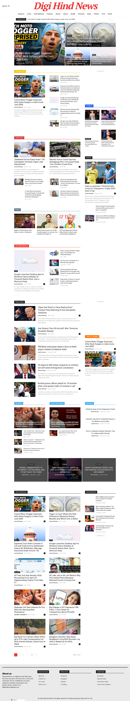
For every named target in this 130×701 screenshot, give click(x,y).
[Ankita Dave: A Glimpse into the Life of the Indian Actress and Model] (18, 451)
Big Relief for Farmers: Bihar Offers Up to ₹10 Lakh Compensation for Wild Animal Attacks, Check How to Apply (29, 640)
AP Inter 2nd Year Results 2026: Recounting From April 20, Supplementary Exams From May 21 (28, 579)
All (23, 66)
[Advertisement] (100, 84)
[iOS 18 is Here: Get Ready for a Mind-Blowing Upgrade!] (54, 263)
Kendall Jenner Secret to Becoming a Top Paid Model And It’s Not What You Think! (91, 124)
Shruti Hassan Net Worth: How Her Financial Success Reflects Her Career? (92, 143)
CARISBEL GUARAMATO (22, 426)
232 (32, 655)
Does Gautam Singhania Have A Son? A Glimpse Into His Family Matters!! (105, 518)
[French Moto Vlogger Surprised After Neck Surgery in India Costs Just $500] (39, 44)
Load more (100, 535)
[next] (113, 19)
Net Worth (63, 67)
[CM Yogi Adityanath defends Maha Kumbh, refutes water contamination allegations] (70, 221)
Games (37, 67)
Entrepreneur (76, 66)
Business (35, 66)
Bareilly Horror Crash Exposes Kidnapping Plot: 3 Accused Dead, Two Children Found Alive (64, 161)
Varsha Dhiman (89, 193)
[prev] (110, 19)
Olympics (77, 67)
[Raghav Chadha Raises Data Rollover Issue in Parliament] (24, 221)
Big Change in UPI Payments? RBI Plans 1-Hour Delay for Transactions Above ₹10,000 (64, 609)
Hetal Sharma (42, 352)
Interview (51, 67)
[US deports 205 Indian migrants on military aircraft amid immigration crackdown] (24, 371)
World (78, 68)
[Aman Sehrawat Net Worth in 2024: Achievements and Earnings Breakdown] (108, 115)
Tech (94, 54)
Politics (53, 68)
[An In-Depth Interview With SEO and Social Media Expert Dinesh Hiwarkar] (65, 417)
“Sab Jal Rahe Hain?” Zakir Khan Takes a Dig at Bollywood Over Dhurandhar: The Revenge (34, 432)
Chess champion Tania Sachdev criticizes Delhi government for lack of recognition (105, 208)
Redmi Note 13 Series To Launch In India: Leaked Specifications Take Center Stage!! (70, 281)
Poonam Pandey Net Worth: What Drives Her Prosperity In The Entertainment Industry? (107, 143)
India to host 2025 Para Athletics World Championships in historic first (105, 218)
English (14, 700)
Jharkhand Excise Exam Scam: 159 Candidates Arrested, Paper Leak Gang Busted (29, 161)
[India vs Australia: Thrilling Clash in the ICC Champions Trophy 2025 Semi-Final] (100, 173)
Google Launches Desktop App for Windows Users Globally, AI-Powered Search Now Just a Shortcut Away (29, 278)
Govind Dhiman (18, 107)
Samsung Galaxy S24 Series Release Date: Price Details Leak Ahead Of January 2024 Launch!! (70, 271)
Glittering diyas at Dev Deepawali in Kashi (100, 409)
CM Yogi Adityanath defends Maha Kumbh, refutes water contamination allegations (68, 232)
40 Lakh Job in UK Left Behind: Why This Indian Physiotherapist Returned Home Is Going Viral (69, 123)
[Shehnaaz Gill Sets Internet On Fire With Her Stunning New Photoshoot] (29, 417)
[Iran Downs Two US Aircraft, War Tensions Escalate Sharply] (24, 334)
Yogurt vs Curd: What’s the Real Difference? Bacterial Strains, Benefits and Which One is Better (70, 78)
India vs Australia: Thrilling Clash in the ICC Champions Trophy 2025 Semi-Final (100, 188)
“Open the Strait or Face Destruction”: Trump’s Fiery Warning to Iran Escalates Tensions (56, 310)
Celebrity (43, 66)
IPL (57, 67)
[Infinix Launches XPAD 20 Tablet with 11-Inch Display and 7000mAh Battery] (54, 253)
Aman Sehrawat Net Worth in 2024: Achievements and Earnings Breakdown (108, 123)
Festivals (23, 67)
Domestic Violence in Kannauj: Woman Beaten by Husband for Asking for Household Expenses (69, 193)
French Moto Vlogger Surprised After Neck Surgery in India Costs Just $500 (51, 19)
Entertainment (67, 66)
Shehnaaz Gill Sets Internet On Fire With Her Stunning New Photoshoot (29, 423)
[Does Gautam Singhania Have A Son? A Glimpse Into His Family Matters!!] (89, 518)
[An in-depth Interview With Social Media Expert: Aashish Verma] (53, 433)
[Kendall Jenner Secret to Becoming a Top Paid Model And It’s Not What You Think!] (92, 115)
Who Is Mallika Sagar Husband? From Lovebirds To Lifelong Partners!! (105, 498)
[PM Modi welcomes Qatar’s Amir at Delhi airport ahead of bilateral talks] (24, 352)
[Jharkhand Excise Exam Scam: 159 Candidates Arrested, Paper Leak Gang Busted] (29, 149)
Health (69, 35)
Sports (67, 68)
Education (57, 66)
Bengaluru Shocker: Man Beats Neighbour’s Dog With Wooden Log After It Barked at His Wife (64, 639)
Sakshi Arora (95, 423)
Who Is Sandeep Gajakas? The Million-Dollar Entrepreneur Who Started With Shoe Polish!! (105, 508)
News (18, 50)
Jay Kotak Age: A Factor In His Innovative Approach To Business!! (104, 527)
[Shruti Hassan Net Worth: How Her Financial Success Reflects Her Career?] (92, 135)
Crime (50, 66)
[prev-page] (15, 130)
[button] (6, 6)
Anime (28, 66)
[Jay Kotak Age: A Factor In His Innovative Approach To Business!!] (89, 528)
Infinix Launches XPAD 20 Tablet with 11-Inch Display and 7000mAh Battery (70, 252)
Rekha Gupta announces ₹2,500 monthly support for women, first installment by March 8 (47, 232)
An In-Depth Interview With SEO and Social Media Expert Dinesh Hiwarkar (65, 423)
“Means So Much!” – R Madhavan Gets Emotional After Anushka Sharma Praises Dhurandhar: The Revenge (34, 441)
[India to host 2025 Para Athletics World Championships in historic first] (89, 218)
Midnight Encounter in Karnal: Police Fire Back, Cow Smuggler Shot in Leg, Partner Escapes (34, 181)
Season (60, 68)
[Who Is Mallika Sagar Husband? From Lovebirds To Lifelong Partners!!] (89, 499)
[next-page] (18, 130)
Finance (30, 67)
